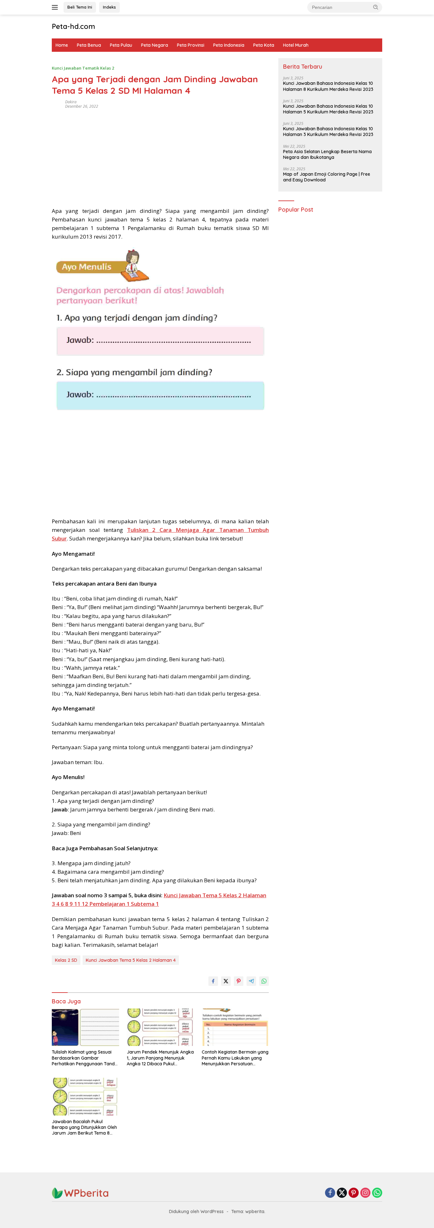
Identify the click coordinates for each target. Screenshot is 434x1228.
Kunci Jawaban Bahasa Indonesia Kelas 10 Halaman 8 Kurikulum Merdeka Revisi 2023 (328, 86)
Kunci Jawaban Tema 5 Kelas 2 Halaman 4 (131, 960)
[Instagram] (365, 1193)
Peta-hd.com (73, 26)
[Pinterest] (354, 1193)
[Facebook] (330, 1193)
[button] (376, 7)
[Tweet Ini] (226, 981)
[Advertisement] (160, 155)
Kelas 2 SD (66, 960)
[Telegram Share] (251, 981)
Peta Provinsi (190, 45)
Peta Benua (89, 45)
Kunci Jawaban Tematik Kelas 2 (83, 68)
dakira (71, 102)
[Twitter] (342, 1193)
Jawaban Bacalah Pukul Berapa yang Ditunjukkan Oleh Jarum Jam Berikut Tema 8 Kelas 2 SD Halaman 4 (84, 1127)
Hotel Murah (296, 45)
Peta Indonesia (228, 45)
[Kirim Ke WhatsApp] (264, 981)
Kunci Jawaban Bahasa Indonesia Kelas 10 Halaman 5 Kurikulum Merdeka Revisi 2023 (328, 109)
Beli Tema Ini (79, 7)
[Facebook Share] (213, 981)
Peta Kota (263, 45)
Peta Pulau (121, 45)
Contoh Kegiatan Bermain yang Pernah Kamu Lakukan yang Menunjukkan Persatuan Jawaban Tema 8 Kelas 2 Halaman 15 (235, 1058)
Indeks (109, 7)
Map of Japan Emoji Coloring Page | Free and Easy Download (326, 177)
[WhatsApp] (377, 1193)
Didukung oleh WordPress (196, 1211)
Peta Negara (154, 45)
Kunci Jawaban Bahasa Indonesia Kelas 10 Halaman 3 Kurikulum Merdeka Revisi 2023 (328, 132)
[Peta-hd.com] (80, 1193)
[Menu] (56, 7)
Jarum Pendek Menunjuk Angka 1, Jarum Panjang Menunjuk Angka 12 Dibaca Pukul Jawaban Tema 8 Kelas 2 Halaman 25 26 (160, 1058)
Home (62, 45)
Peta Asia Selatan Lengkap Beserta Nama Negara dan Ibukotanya (327, 154)
